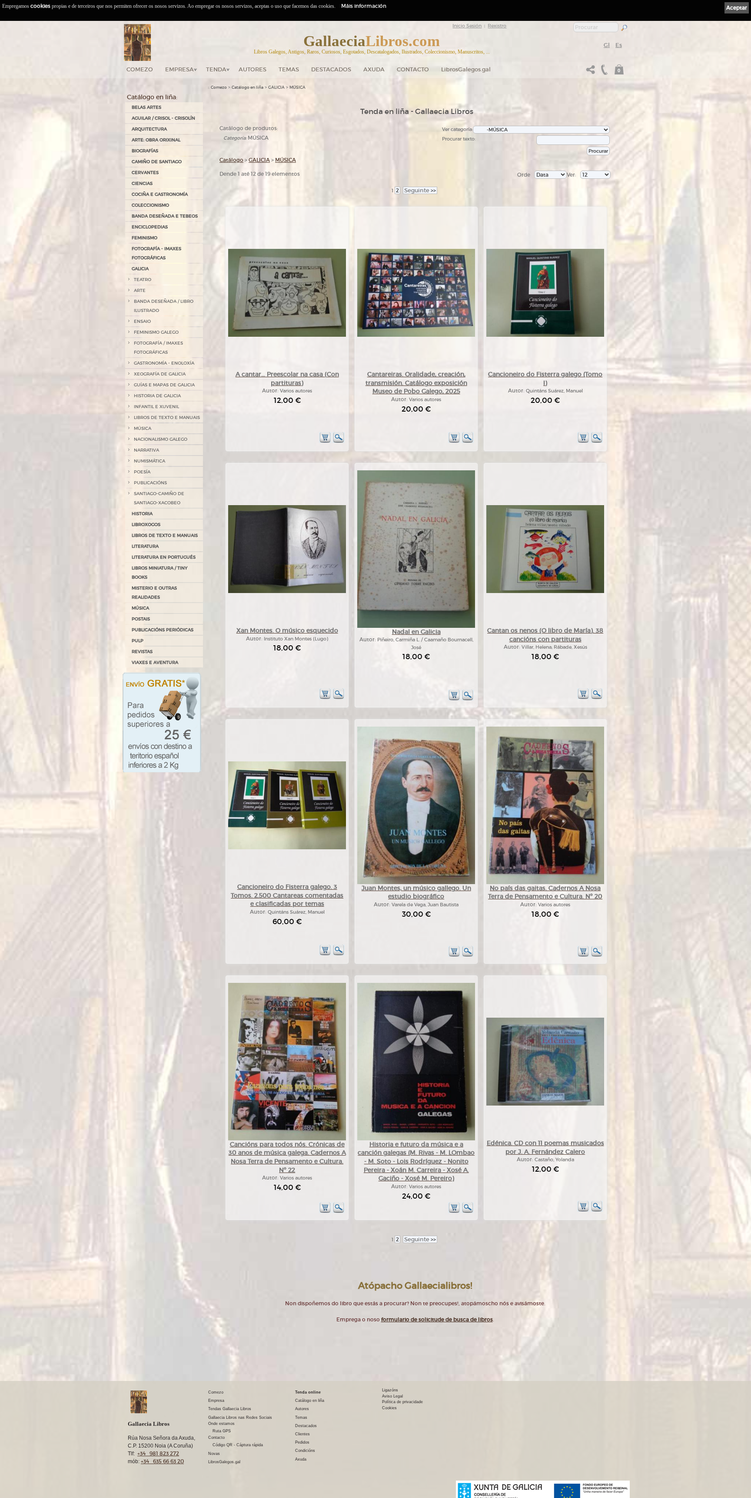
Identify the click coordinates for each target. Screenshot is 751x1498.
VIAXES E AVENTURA (155, 662)
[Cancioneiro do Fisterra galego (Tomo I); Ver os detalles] (545, 335)
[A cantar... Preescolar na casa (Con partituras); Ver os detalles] (287, 335)
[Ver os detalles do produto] (338, 441)
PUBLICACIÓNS (150, 483)
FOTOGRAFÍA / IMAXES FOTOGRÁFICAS (158, 347)
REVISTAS (142, 651)
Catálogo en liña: (152, 97)
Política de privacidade (402, 1402)
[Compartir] (590, 72)
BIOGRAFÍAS (145, 151)
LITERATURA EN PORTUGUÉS (164, 557)
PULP (137, 640)
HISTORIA (142, 513)
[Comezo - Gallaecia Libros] (137, 42)
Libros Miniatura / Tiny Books (159, 572)
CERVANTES (145, 172)
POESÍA (142, 472)
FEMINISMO (144, 238)
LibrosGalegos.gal (466, 69)
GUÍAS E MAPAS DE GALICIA (164, 385)
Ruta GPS (222, 1431)
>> (420, 190)
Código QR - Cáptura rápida (238, 1445)
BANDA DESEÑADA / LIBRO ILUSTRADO (163, 305)
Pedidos (302, 1442)
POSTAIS (141, 619)
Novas (214, 1453)
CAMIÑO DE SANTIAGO (157, 161)
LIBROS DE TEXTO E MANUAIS (167, 417)
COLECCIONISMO (150, 205)
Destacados (306, 1426)
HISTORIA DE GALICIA (157, 396)
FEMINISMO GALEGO (156, 332)
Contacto (413, 69)
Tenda (216, 69)
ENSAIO (142, 321)
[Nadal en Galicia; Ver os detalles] (416, 626)
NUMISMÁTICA (149, 461)
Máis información (363, 6)
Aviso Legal (392, 1396)
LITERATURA (145, 546)
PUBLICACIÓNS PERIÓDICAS (162, 630)
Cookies (389, 1408)
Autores (252, 69)
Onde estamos (221, 1423)
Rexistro (497, 26)
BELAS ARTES (146, 107)
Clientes (302, 1434)
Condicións (305, 1450)
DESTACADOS (331, 69)
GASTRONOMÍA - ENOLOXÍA (164, 363)
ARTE (140, 290)
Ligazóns (390, 1390)
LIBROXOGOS (146, 524)
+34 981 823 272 (158, 1453)
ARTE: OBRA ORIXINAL (156, 140)
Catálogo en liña (247, 87)
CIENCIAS (142, 183)
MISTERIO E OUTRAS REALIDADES (154, 592)
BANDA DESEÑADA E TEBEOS (165, 216)
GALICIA (140, 268)
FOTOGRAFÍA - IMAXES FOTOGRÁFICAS (156, 253)
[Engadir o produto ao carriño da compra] (325, 441)
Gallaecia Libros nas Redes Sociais (240, 1417)
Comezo (139, 69)
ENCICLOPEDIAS (150, 227)
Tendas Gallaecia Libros (229, 1409)
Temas (289, 69)
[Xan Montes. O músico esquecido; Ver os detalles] (287, 591)
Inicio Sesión (467, 26)
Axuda (374, 69)
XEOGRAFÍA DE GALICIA (160, 374)
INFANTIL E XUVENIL (156, 406)
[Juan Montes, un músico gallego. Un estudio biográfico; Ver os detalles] (416, 882)
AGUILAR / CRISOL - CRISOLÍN (163, 118)
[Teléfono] (603, 72)
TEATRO (142, 279)
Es (618, 45)
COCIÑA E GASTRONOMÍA (160, 194)
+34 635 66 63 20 (162, 1461)
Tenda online (308, 1392)
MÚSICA (142, 428)
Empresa (179, 69)
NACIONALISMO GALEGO (160, 439)
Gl (607, 45)
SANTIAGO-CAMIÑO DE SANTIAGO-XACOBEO (159, 498)
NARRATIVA (146, 450)
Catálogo (231, 160)
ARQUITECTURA (149, 129)
